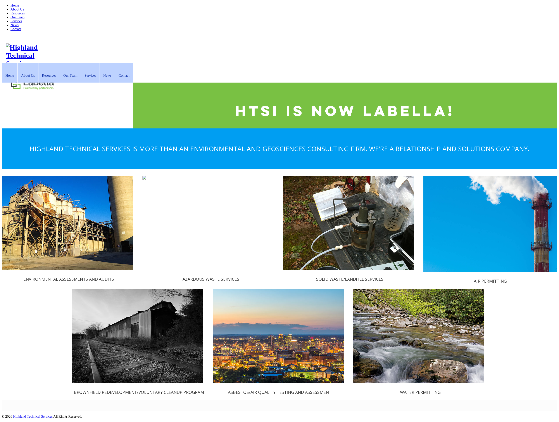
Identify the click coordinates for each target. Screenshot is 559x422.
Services (16, 21)
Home (14, 5)
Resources (17, 13)
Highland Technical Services (33, 416)
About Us (17, 9)
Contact (15, 29)
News (14, 25)
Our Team (17, 17)
